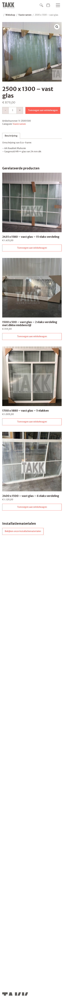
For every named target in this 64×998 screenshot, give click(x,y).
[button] (57, 26)
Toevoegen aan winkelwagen (43, 110)
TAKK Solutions (9, 5)
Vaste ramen (24, 15)
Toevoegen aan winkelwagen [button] (32, 247)
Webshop (10, 15)
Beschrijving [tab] (11, 135)
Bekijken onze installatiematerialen (23, 531)
